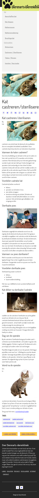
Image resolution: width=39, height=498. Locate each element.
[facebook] (17, 487)
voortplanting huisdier (22, 412)
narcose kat (20, 422)
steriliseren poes (29, 422)
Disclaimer (25, 471)
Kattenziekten (8, 43)
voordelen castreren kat (9, 426)
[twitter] (21, 487)
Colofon (10, 471)
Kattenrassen (9, 27)
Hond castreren (10, 434)
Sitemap (33, 471)
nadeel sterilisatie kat (8, 422)
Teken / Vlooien (10, 58)
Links (4, 471)
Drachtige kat (9, 38)
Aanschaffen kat (10, 16)
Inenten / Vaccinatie (12, 63)
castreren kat (6, 419)
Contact (6, 474)
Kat (5, 12)
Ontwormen (9, 47)
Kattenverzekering (11, 33)
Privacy (17, 471)
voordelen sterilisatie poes (25, 426)
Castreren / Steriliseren (13, 52)
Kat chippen (9, 22)
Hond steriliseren (28, 434)
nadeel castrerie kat (17, 419)
